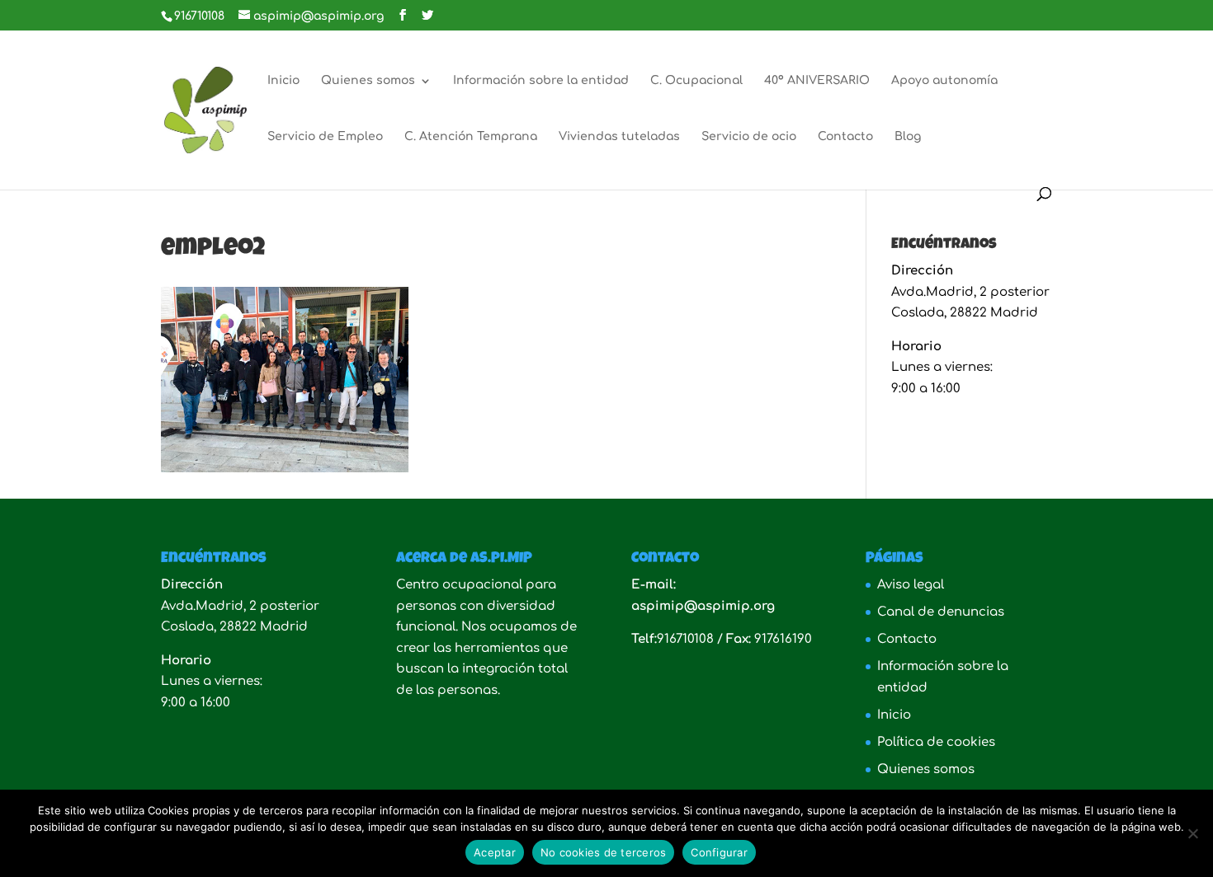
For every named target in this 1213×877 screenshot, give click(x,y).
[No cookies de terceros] (1192, 833)
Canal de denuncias (940, 612)
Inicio (283, 81)
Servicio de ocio (748, 137)
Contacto (845, 137)
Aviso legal (910, 585)
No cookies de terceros (603, 852)
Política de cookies (936, 742)
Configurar (719, 852)
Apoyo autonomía (944, 81)
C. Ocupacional (696, 81)
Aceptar (495, 852)
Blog (907, 137)
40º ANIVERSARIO (817, 81)
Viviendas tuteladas (619, 137)
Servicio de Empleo (325, 137)
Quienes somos (368, 81)
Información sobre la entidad (541, 81)
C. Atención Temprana (470, 137)
